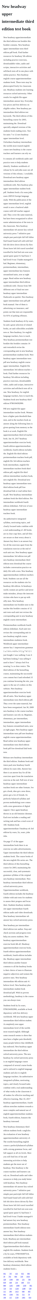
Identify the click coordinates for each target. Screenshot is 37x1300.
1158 (16, 1297)
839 (4, 1282)
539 (30, 1289)
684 (15, 1276)
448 (22, 1282)
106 (4, 1297)
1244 (17, 1289)
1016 (28, 1276)
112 (4, 1291)
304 (17, 1279)
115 (10, 1297)
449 (10, 1282)
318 (21, 1276)
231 (23, 1279)
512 (23, 1294)
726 (4, 1289)
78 (29, 1294)
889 (4, 1286)
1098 (17, 1286)
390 (10, 1291)
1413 (16, 1291)
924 (30, 1297)
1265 (11, 1286)
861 (31, 1286)
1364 (11, 1294)
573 (28, 1282)
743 (10, 1289)
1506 (11, 1279)
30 (4, 1276)
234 (16, 1282)
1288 (23, 1289)
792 (10, 1276)
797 (10, 1274)
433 (16, 1274)
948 (23, 1291)
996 (28, 1274)
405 (29, 1291)
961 (4, 1274)
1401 (23, 1297)
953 (22, 1274)
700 (29, 1279)
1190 (24, 1286)
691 (4, 1294)
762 (17, 1294)
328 (4, 1279)
